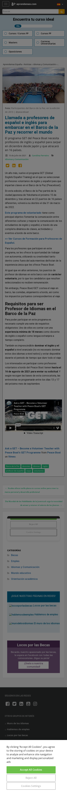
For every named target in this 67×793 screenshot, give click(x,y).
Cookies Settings (31, 786)
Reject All (31, 778)
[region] (33, 766)
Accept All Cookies (31, 769)
